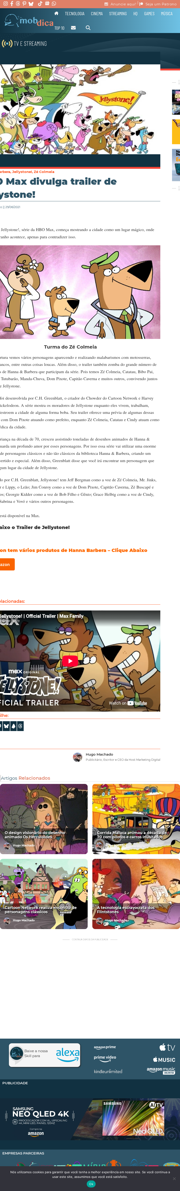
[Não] (174, 1178)
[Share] (6, 726)
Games (149, 13)
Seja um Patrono (161, 4)
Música (166, 13)
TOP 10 (59, 28)
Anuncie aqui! (123, 4)
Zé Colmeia (44, 171)
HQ (135, 13)
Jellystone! (22, 171)
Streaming (118, 13)
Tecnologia (74, 13)
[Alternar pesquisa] (88, 28)
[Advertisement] (90, 990)
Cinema (97, 13)
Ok (91, 1184)
